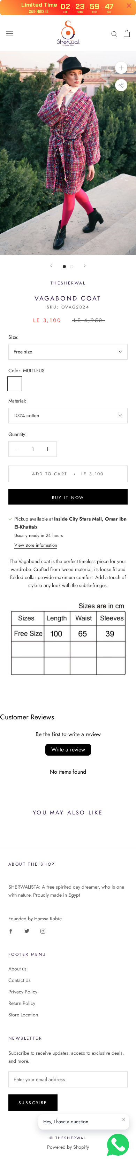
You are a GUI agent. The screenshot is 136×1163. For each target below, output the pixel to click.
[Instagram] (42, 931)
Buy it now (68, 497)
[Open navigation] (9, 33)
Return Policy (21, 1003)
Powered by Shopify (68, 1147)
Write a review (68, 750)
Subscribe (32, 1103)
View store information (35, 545)
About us (17, 968)
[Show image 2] (71, 266)
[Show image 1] (64, 266)
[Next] (85, 265)
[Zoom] (121, 68)
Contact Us (19, 980)
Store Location (23, 1014)
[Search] (114, 33)
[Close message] (124, 1119)
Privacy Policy (22, 991)
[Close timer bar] (129, 5)
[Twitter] (26, 931)
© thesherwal (68, 1138)
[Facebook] (10, 931)
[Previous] (51, 265)
